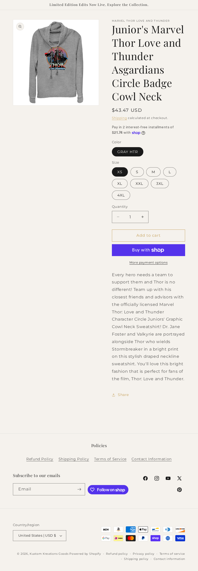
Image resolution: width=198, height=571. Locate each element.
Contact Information (151, 459)
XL (119, 183)
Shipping (119, 118)
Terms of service (172, 554)
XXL (139, 183)
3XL (159, 183)
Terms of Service (110, 459)
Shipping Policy (74, 459)
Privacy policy (143, 554)
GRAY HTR (127, 151)
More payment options (148, 262)
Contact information (169, 559)
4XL (121, 195)
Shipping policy (136, 559)
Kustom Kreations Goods (49, 554)
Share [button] (123, 394)
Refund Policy (39, 459)
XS (119, 172)
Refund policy (117, 554)
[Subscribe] (79, 489)
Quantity (120, 206)
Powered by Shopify (85, 554)
